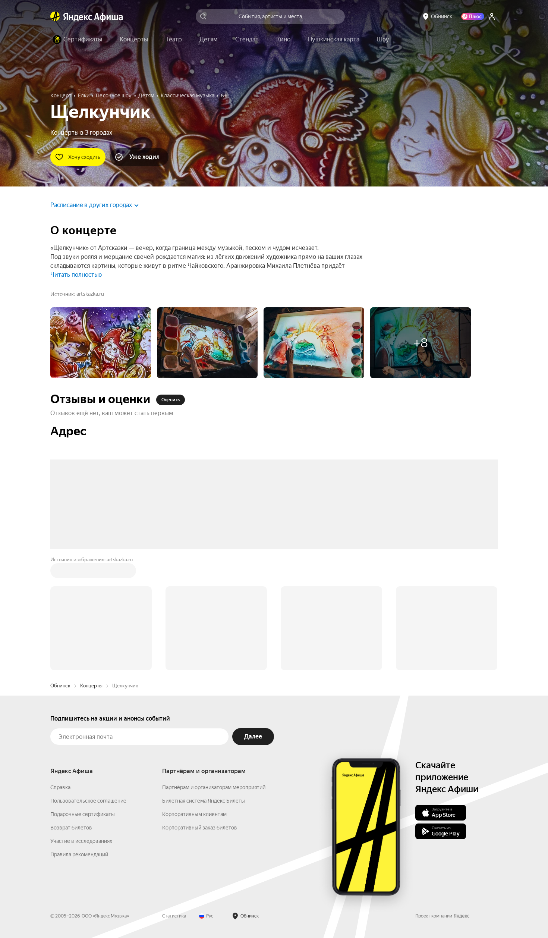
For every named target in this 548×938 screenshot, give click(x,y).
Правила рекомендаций (79, 741)
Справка (60, 674)
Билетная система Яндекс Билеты (203, 688)
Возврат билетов (71, 715)
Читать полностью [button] (76, 274)
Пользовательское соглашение (88, 688)
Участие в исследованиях (81, 728)
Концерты (91, 572)
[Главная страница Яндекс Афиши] (55, 16)
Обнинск (60, 572)
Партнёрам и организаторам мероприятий (213, 674)
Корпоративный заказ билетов (199, 715)
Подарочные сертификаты (82, 701)
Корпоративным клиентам (194, 701)
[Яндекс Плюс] (472, 16)
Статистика (174, 803)
